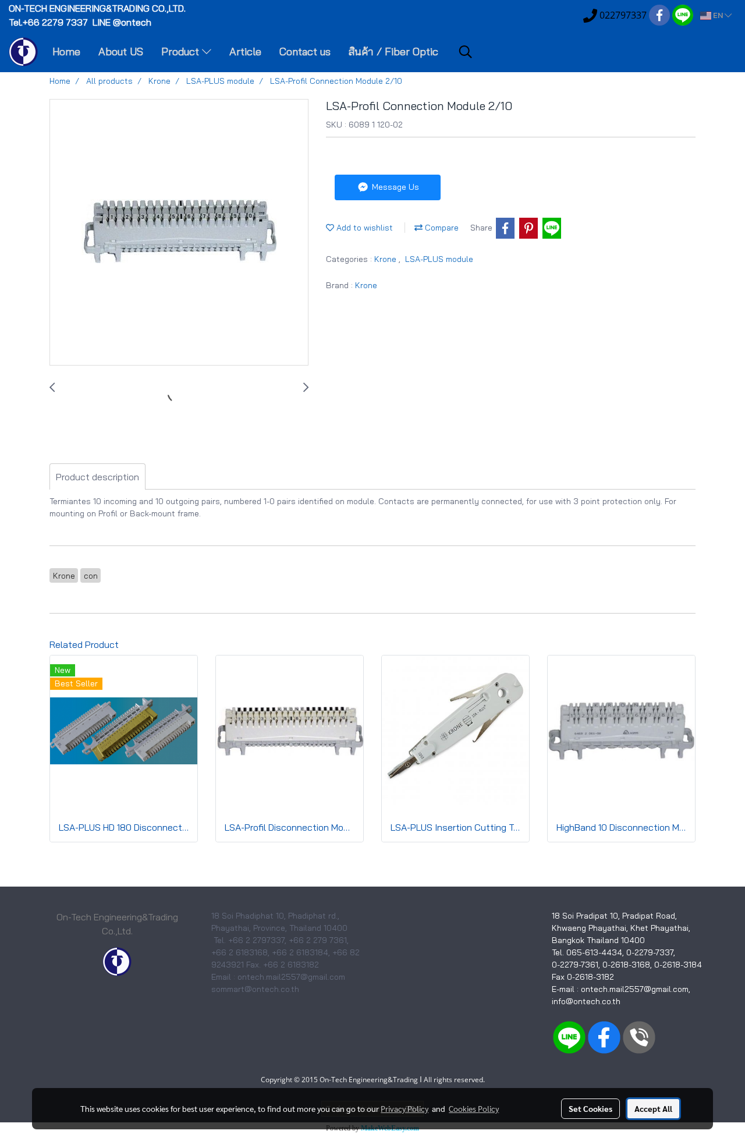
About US (120, 51)
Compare (441, 227)
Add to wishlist (363, 227)
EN (718, 15)
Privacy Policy (404, 1108)
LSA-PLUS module (439, 259)
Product (181, 51)
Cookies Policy (474, 1108)
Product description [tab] (97, 477)
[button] (465, 52)
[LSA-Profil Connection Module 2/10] (179, 233)
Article (245, 51)
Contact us (305, 51)
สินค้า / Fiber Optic (393, 51)
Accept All (653, 1108)
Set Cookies (590, 1108)
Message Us (394, 187)
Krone (386, 259)
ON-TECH (98, 8)
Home (66, 51)
